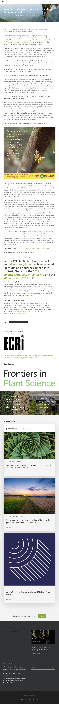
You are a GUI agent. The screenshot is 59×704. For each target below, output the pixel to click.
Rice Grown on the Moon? (11, 673)
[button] (56, 2)
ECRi (19, 15)
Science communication (28, 15)
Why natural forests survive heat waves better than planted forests (14, 668)
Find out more (28, 295)
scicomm (12, 322)
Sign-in (42, 616)
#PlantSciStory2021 (16, 278)
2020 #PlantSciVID (33, 274)
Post (21, 516)
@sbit (23, 253)
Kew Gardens (37, 40)
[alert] (15, 631)
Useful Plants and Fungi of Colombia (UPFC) (18, 42)
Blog (16, 15)
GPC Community (16, 461)
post (50, 61)
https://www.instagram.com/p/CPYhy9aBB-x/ (36, 248)
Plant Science (15, 516)
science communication (22, 322)
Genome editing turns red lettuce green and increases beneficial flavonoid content (14, 680)
